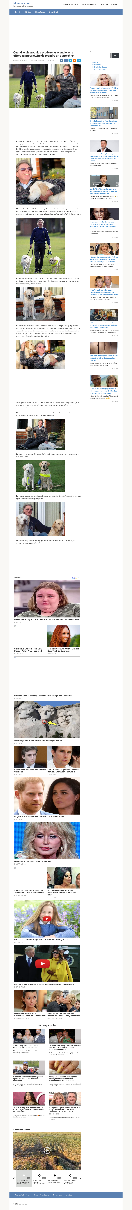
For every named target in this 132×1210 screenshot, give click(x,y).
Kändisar (28, 12)
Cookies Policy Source (70, 4)
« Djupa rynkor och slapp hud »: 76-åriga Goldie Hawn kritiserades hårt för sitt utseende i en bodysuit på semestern (104, 259)
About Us (114, 4)
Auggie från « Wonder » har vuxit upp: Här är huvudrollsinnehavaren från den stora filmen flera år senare (103, 191)
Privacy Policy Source (89, 4)
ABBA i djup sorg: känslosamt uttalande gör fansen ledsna (25, 1046)
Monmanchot (21, 3)
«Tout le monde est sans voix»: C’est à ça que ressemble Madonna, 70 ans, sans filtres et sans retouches (104, 90)
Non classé (40, 60)
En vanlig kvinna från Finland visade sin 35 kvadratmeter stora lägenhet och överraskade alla (103, 123)
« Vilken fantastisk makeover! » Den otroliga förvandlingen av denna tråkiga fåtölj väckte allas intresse (103, 325)
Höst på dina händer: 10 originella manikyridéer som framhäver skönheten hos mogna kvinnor (63, 1079)
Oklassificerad (40, 12)
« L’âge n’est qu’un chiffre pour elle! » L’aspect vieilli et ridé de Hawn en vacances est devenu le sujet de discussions (64, 1111)
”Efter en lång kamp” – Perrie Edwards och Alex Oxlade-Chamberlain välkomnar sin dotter (65, 1047)
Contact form (103, 4)
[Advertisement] (66, 31)
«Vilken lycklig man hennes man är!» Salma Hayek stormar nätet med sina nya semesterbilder (28, 1110)
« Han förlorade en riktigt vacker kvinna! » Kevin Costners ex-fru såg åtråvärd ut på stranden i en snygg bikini (104, 292)
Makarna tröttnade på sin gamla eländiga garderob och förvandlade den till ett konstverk (104, 358)
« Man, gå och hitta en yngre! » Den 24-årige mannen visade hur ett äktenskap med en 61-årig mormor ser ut (103, 391)
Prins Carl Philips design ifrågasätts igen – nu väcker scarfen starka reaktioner (28, 1079)
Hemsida (18, 12)
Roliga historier (54, 12)
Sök (91, 52)
